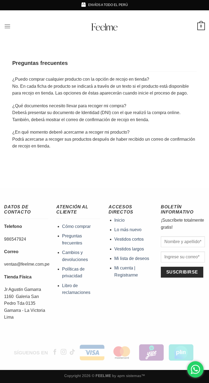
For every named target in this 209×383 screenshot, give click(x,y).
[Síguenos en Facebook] (55, 352)
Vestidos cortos (129, 239)
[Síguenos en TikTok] (72, 352)
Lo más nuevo (128, 229)
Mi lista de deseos (131, 258)
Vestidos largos (129, 249)
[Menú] (7, 26)
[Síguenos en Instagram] (63, 352)
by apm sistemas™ (128, 375)
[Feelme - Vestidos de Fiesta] (104, 26)
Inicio (119, 220)
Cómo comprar (76, 226)
